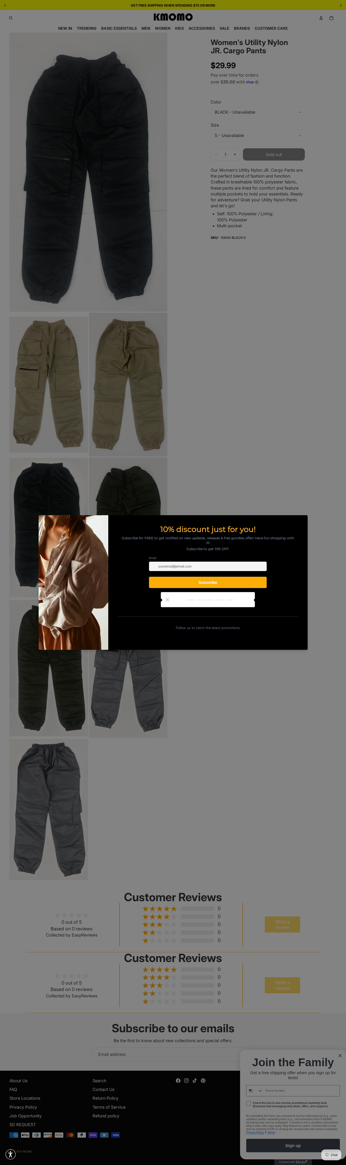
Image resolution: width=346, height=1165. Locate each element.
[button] (10, 1154)
